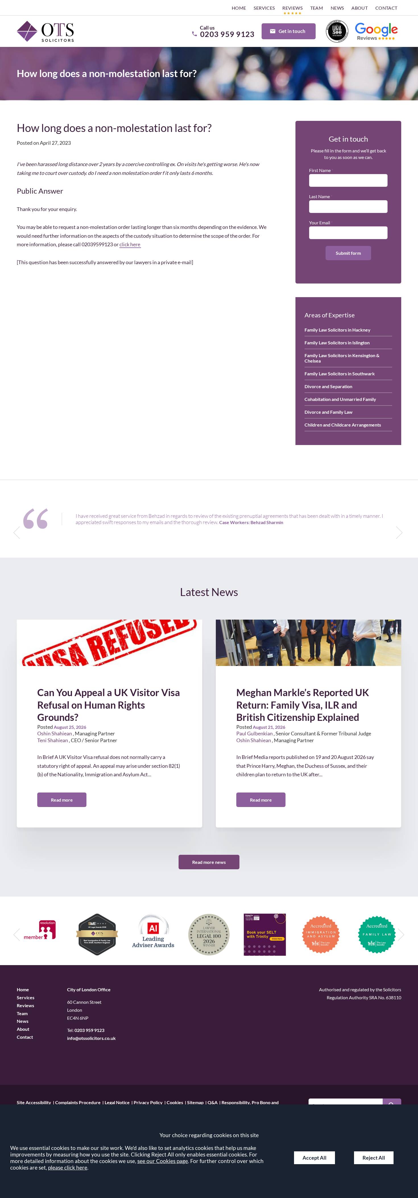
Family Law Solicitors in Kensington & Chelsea (342, 358)
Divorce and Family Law (329, 412)
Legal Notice (117, 1102)
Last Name (319, 196)
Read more (62, 799)
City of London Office (89, 989)
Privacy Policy (148, 1102)
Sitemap (195, 1102)
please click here (67, 1167)
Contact (386, 8)
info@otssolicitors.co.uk (91, 1038)
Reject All (374, 1158)
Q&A (213, 1102)
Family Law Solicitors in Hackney (338, 329)
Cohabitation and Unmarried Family (340, 399)
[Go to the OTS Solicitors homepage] (45, 31)
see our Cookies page (162, 1161)
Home (239, 8)
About (359, 8)
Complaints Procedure (78, 1102)
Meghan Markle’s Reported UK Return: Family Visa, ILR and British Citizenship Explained (302, 705)
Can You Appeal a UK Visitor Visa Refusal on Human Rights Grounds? (108, 705)
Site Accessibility (34, 1102)
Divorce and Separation (328, 386)
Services (264, 8)
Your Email (319, 222)
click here (130, 244)
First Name (320, 170)
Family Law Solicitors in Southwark (340, 373)
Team (316, 8)
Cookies (175, 1102)
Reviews (292, 8)
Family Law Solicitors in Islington (337, 342)
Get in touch (292, 31)
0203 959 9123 (89, 1030)
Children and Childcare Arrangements (343, 424)
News (337, 8)
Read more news (209, 862)
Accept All (314, 1158)
